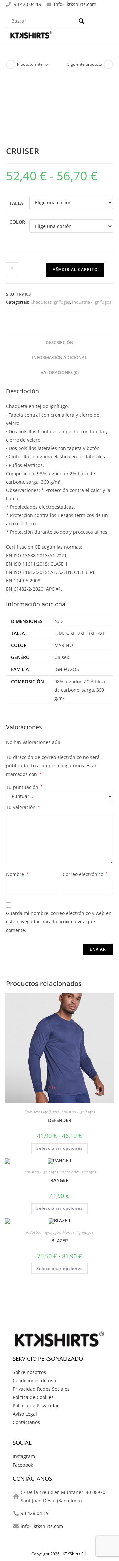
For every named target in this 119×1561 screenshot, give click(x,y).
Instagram (24, 1456)
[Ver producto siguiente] (108, 64)
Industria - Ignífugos (91, 302)
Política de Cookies (33, 1397)
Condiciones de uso (34, 1380)
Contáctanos (26, 1422)
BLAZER (59, 1240)
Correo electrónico (85, 874)
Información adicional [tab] (59, 357)
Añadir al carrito (75, 269)
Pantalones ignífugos (78, 1172)
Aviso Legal (25, 1414)
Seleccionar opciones (59, 1148)
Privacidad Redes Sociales (41, 1389)
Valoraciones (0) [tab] (60, 372)
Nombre (17, 874)
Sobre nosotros (29, 1372)
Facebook (23, 1465)
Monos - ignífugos (77, 1232)
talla (16, 203)
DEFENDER (59, 1120)
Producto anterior (33, 64)
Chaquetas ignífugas (50, 302)
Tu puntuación (24, 787)
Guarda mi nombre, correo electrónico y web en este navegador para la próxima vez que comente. (59, 921)
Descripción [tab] (59, 342)
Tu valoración (23, 807)
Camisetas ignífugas (41, 1112)
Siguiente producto (84, 64)
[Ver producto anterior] (10, 64)
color (17, 222)
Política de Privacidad (36, 1405)
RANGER (59, 1180)
